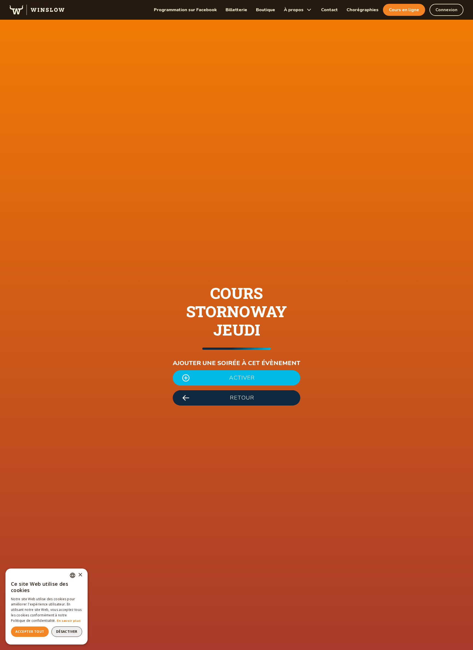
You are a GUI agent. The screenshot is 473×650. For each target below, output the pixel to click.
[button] (298, 10)
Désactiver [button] (66, 631)
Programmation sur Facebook (185, 10)
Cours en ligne (404, 10)
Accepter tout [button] (29, 631)
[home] (37, 10)
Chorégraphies (363, 10)
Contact (329, 10)
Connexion (446, 10)
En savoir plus (69, 621)
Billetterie (236, 10)
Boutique (265, 10)
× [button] (80, 575)
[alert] (46, 607)
